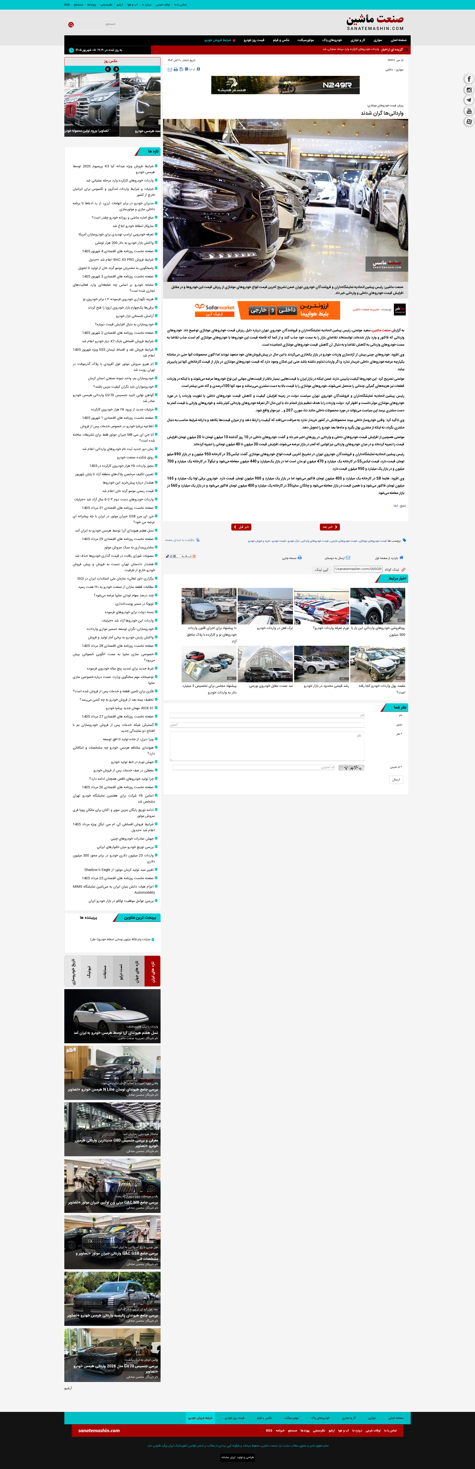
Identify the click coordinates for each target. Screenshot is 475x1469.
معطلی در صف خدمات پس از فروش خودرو (124, 771)
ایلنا (396, 505)
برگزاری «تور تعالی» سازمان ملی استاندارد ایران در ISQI (115, 579)
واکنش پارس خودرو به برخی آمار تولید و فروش (121, 638)
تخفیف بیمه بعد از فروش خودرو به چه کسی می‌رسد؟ (117, 700)
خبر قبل (244, 527)
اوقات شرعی (163, 4)
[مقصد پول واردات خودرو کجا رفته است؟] (377, 664)
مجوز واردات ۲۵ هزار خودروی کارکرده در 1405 (121, 466)
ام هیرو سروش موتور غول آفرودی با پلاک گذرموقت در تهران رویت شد (114, 367)
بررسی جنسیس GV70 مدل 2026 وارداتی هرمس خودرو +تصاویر (115, 1369)
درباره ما (146, 4)
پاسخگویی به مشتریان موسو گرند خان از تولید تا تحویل (116, 268)
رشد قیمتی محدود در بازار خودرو (326, 686)
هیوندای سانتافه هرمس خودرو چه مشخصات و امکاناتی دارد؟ (114, 751)
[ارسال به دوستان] (170, 69)
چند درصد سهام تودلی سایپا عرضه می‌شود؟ (124, 596)
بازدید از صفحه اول (386, 558)
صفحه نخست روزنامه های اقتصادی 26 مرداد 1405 (118, 787)
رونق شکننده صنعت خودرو (135, 458)
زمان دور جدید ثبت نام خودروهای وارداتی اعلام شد (118, 449)
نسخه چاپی (289, 558)
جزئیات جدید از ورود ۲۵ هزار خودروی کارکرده (122, 410)
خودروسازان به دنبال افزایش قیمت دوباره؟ (124, 325)
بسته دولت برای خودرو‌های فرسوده (129, 612)
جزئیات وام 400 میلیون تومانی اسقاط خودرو (120, 939)
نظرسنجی (106, 4)
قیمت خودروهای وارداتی (314, 541)
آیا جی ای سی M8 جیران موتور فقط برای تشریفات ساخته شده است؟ (114, 438)
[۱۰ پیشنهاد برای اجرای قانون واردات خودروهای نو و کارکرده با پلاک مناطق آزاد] (209, 606)
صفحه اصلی (398, 40)
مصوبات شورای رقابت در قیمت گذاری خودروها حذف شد (114, 556)
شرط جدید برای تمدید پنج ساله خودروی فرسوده (120, 669)
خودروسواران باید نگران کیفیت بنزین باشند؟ (123, 387)
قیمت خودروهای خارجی (344, 541)
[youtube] (469, 111)
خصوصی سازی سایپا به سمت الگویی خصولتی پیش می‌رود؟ (114, 657)
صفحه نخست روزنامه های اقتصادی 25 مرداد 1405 (118, 878)
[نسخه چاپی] (176, 69)
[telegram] (469, 101)
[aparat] (469, 122)
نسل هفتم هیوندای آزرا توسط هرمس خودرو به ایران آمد (114, 531)
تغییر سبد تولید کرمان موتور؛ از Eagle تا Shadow (119, 870)
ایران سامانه (228, 1457)
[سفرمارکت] (266, 310)
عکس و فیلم (281, 40)
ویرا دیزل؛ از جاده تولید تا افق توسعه (128, 739)
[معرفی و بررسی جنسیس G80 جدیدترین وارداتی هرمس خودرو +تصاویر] (112, 1129)
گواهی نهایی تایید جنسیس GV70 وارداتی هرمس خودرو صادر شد (114, 398)
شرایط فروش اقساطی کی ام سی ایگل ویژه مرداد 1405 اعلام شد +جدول (114, 827)
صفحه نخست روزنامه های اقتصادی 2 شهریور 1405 (118, 333)
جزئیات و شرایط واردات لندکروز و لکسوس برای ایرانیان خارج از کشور (339, 49)
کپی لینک (321, 570)
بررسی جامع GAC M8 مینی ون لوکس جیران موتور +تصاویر (113, 1202)
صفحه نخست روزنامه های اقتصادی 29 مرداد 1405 (118, 539)
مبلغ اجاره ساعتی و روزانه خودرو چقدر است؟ (123, 218)
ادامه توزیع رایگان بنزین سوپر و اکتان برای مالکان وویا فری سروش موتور (114, 813)
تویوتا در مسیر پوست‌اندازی (134, 604)
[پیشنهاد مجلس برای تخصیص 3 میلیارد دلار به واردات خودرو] (209, 664)
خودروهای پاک (332, 40)
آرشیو (120, 4)
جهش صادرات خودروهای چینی (132, 839)
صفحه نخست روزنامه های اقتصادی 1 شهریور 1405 (118, 418)
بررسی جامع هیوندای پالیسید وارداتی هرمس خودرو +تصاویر (112, 1315)
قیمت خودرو (278, 541)
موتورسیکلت (306, 40)
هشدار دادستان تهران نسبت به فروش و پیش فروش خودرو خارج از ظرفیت (114, 567)
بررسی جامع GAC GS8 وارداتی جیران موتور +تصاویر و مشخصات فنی (117, 1256)
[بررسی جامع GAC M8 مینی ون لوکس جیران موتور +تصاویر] (112, 1186)
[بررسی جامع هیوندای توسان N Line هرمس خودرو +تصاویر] (112, 1073)
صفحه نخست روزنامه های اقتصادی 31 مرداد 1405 (118, 508)
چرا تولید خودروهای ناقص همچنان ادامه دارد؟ (121, 779)
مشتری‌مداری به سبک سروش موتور (129, 548)
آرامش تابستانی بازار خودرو (135, 316)
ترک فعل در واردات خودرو (275, 628)
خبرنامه (280, 1430)
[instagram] (469, 90)
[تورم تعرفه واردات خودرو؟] (321, 606)
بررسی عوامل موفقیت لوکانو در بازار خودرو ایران (121, 901)
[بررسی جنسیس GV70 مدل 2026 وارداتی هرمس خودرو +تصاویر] (112, 1355)
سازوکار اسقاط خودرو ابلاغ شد (133, 226)
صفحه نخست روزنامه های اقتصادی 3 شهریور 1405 (118, 277)
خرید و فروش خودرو (259, 541)
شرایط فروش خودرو (217, 40)
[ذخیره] (181, 69)
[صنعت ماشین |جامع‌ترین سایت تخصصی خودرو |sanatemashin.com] (362, 22)
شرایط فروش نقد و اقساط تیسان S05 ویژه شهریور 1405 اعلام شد (114, 353)
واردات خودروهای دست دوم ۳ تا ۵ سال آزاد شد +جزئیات (114, 500)
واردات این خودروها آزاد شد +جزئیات (128, 621)
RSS (67, 4)
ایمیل (399, 725)
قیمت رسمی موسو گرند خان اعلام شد (128, 491)
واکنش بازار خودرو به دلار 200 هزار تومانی (124, 243)
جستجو (78, 4)
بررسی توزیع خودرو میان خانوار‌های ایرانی (125, 847)
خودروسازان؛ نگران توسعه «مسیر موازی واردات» (120, 629)
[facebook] (469, 78)
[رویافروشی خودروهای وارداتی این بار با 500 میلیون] (377, 606)
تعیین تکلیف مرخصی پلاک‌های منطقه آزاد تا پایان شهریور (114, 474)
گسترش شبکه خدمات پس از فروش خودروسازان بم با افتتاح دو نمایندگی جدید (114, 728)
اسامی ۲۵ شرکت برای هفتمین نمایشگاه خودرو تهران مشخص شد (114, 799)
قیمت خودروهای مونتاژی (372, 541)
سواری (378, 40)
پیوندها (91, 4)
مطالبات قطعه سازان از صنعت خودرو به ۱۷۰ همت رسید (116, 587)
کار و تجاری (358, 40)
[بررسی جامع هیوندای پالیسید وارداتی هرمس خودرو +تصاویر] (112, 1299)
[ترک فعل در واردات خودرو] (265, 606)
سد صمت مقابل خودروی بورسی (271, 686)
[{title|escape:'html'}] (112, 105)
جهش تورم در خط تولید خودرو (132, 762)
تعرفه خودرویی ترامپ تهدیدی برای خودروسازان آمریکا (116, 235)
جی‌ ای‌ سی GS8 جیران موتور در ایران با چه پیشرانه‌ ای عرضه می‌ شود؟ (114, 519)
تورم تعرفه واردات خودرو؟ (331, 628)
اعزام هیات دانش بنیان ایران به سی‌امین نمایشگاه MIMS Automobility (114, 890)
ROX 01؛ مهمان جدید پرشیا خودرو (130, 708)
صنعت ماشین (381, 331)
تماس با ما (180, 4)
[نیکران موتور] (285, 85)
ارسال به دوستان (335, 558)
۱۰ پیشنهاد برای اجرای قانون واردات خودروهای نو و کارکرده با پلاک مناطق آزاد (212, 635)
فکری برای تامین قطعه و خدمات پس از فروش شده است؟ (113, 691)
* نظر (399, 734)
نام (400, 715)
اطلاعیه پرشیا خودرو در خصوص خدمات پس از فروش (117, 426)
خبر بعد (327, 527)
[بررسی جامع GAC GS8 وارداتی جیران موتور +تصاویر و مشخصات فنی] (112, 1242)
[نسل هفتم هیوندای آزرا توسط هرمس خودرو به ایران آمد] (112, 1016)
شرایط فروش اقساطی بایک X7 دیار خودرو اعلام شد (118, 341)
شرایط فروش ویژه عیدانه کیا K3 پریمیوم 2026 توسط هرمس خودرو (114, 169)
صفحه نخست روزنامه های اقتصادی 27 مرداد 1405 (118, 717)
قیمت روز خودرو (254, 40)
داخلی (389, 69)
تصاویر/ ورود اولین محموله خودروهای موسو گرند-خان (112, 131)
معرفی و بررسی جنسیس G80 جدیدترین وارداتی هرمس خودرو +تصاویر (116, 1143)
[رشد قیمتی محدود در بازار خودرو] (321, 664)
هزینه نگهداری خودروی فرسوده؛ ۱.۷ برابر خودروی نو (118, 299)
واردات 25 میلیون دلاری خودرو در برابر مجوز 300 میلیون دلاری (114, 859)
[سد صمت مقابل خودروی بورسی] (265, 664)
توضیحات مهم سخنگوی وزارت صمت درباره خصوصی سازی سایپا (114, 680)
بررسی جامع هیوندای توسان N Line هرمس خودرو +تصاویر (113, 1089)
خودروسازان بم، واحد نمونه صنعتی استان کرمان (121, 378)
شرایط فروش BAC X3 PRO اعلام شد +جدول (121, 260)
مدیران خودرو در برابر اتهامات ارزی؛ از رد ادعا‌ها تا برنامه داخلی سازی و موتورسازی (114, 206)
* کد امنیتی (396, 767)
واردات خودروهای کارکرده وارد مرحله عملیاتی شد (120, 181)
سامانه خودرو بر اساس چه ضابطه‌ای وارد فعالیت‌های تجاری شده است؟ (114, 288)
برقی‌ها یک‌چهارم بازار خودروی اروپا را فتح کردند (121, 308)
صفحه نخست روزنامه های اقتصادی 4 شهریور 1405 (118, 251)
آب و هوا (132, 4)
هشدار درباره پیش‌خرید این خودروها (128, 483)
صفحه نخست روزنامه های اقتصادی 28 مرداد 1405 (118, 646)
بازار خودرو (293, 541)
